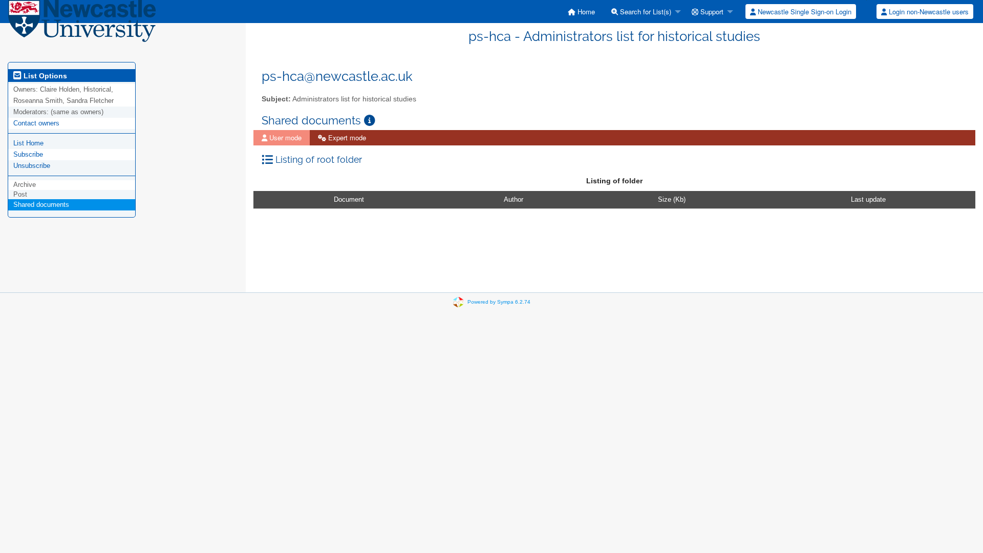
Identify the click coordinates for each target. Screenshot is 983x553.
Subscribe (28, 154)
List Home (28, 143)
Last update (868, 199)
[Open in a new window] (369, 120)
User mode (284, 137)
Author (513, 199)
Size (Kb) (672, 199)
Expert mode (346, 137)
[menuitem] (581, 11)
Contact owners (36, 123)
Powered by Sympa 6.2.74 (498, 302)
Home (585, 11)
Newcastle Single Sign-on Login (803, 11)
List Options (44, 76)
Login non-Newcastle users (928, 11)
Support (710, 11)
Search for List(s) (644, 11)
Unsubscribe (31, 165)
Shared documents (41, 204)
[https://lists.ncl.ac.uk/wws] (82, 24)
